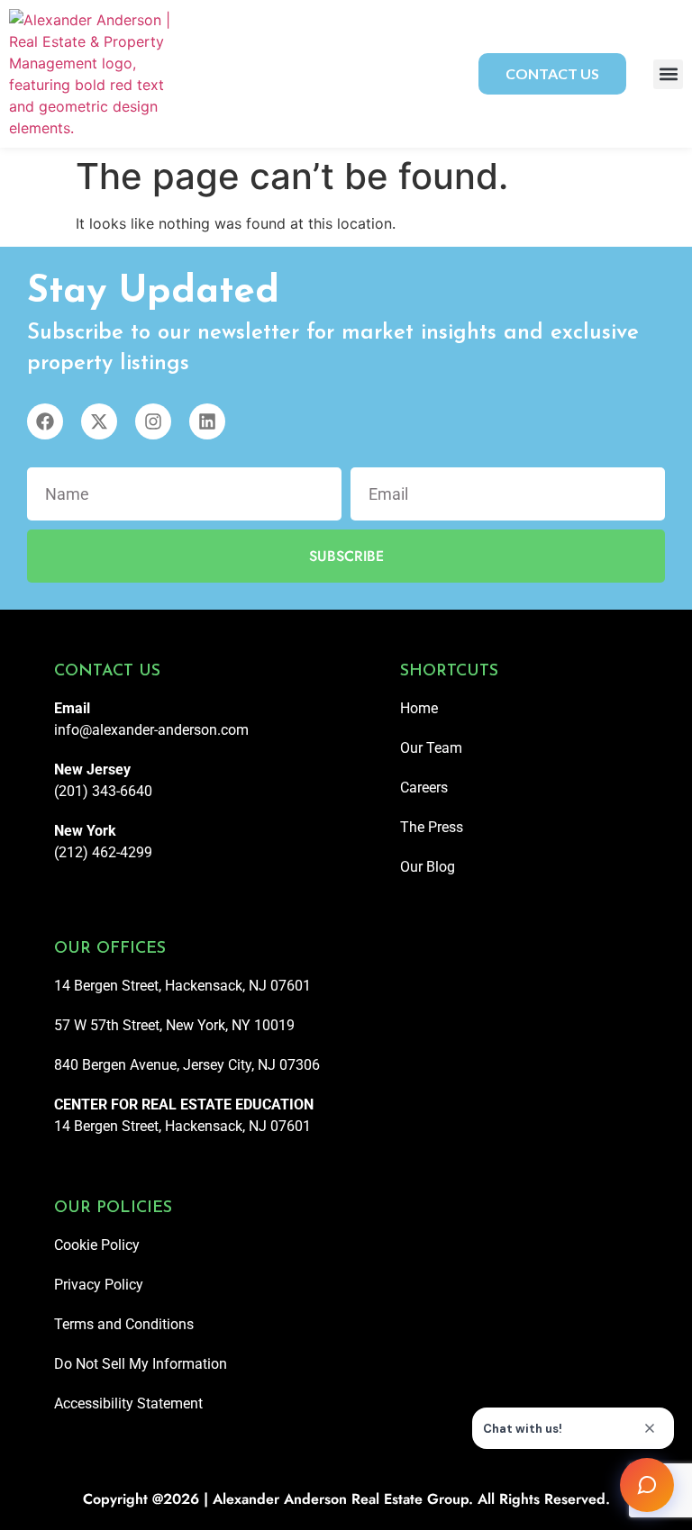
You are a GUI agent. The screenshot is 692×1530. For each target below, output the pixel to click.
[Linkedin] (207, 421)
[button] (668, 74)
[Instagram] (153, 421)
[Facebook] (45, 421)
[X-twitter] (99, 421)
